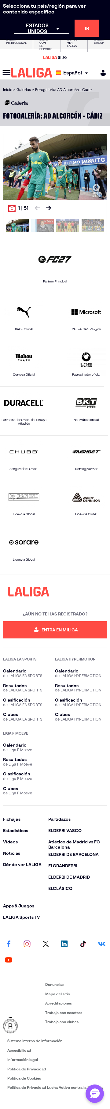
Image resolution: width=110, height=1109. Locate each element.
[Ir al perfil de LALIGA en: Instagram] (27, 944)
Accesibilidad (19, 1050)
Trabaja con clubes (62, 1022)
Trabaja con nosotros (63, 1013)
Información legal (22, 1060)
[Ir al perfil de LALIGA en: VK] (101, 944)
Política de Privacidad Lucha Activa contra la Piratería (55, 1087)
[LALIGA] (31, 73)
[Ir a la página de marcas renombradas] (23, 1025)
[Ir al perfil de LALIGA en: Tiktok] (82, 944)
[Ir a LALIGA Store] (55, 57)
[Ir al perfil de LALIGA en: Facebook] (8, 944)
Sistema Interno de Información (34, 1041)
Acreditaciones (58, 1003)
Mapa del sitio (57, 994)
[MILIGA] (101, 73)
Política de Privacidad (26, 1069)
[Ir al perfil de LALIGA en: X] (45, 944)
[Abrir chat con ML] (95, 1093)
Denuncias (54, 984)
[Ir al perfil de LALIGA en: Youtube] (8, 960)
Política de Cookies (24, 1078)
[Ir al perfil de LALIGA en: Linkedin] (64, 944)
